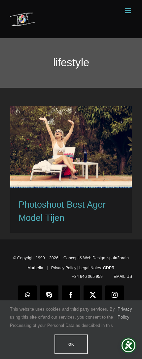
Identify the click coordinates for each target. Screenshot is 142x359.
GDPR (109, 268)
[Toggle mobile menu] (128, 10)
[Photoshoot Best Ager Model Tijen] (71, 147)
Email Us (122, 276)
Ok (71, 344)
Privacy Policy (125, 313)
